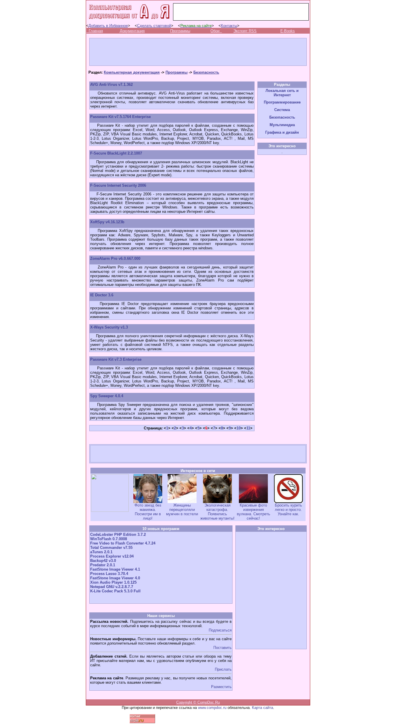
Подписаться (220, 630)
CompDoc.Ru (208, 702)
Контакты (229, 25)
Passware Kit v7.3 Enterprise (115, 359)
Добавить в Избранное (108, 25)
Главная (96, 31)
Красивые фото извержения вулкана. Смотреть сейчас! (253, 511)
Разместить (221, 687)
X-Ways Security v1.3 (109, 327)
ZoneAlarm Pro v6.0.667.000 (115, 258)
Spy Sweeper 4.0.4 (106, 396)
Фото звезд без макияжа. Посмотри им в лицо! (148, 511)
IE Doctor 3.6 (101, 295)
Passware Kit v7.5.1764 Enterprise (120, 117)
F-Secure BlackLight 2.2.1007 (116, 153)
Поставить (222, 647)
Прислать (223, 669)
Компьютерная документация (132, 72)
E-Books (287, 31)
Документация (132, 31)
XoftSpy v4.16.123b (107, 222)
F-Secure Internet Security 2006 (118, 185)
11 (248, 428)
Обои (214, 31)
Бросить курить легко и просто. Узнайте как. (288, 509)
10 (239, 428)
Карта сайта (262, 707)
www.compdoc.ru (212, 707)
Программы (180, 31)
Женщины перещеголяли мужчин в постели (182, 509)
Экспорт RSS (245, 31)
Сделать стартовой (154, 25)
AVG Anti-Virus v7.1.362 (111, 84)
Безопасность (206, 72)
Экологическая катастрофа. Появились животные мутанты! (217, 511)
